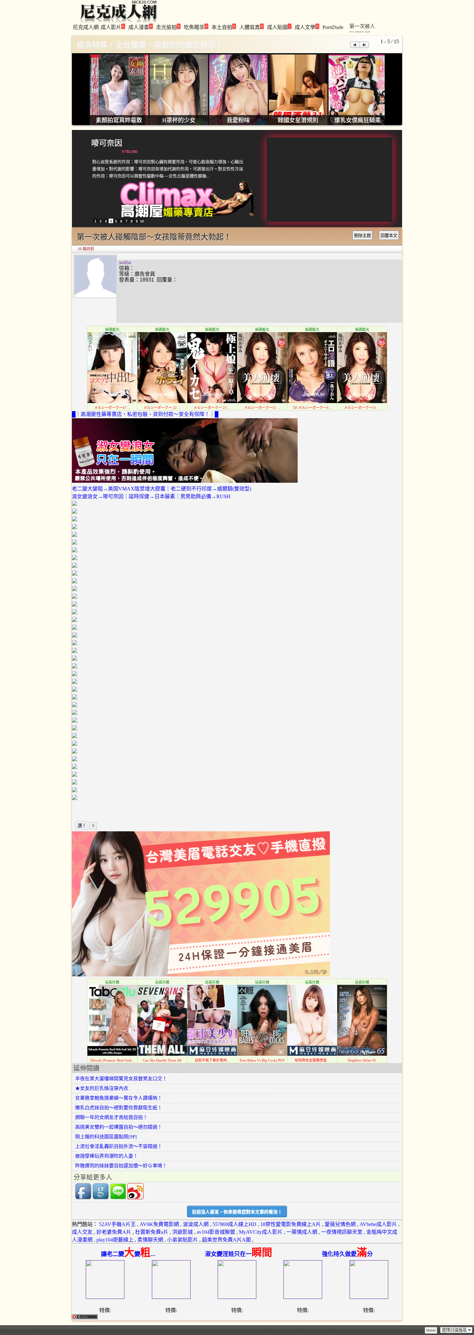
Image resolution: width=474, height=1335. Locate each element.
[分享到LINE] (118, 1197)
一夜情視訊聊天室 (341, 1232)
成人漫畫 (140, 27)
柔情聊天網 (150, 1239)
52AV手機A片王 (117, 1224)
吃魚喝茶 (195, 27)
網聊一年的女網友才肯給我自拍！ (111, 1117)
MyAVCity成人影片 (260, 1232)
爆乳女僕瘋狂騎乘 (357, 120)
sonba (125, 262)
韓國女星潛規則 (298, 120)
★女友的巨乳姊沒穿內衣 (101, 1088)
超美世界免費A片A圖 (226, 1239)
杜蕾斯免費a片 (151, 1232)
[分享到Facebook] (83, 1197)
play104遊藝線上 (114, 1239)
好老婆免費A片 (113, 1232)
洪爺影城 (182, 1232)
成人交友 (82, 1232)
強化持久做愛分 (347, 1254)
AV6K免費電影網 (159, 1224)
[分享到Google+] (101, 1197)
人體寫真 (251, 27)
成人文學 (306, 27)
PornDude (332, 27)
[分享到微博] (135, 1197)
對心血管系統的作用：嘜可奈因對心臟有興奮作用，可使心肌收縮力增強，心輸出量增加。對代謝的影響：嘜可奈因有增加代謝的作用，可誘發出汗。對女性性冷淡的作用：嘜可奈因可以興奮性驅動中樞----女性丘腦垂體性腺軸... (167, 168)
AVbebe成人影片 (378, 1224)
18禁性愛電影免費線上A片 (290, 1224)
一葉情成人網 (301, 1232)
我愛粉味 (238, 120)
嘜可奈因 (106, 143)
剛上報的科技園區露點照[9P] (106, 1136)
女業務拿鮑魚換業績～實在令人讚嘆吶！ (118, 1098)
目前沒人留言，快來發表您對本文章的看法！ (237, 1212)
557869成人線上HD (234, 1224)
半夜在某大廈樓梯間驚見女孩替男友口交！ (121, 1078)
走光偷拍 (168, 27)
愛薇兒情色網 (340, 1224)
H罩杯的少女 (178, 120)
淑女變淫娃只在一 (238, 1254)
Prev (355, 45)
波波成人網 (196, 1224)
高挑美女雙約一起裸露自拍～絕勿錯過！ (118, 1127)
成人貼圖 (279, 27)
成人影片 (112, 27)
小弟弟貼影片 (182, 1239)
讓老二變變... (128, 1254)
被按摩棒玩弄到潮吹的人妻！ (106, 1156)
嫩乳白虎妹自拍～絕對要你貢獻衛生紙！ (118, 1107)
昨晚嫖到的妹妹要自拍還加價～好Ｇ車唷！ (121, 1165)
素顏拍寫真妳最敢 (119, 120)
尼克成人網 (86, 27)
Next (365, 45)
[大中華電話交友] (201, 974)
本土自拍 (223, 27)
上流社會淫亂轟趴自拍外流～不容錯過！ (118, 1146)
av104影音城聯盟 (216, 1232)
